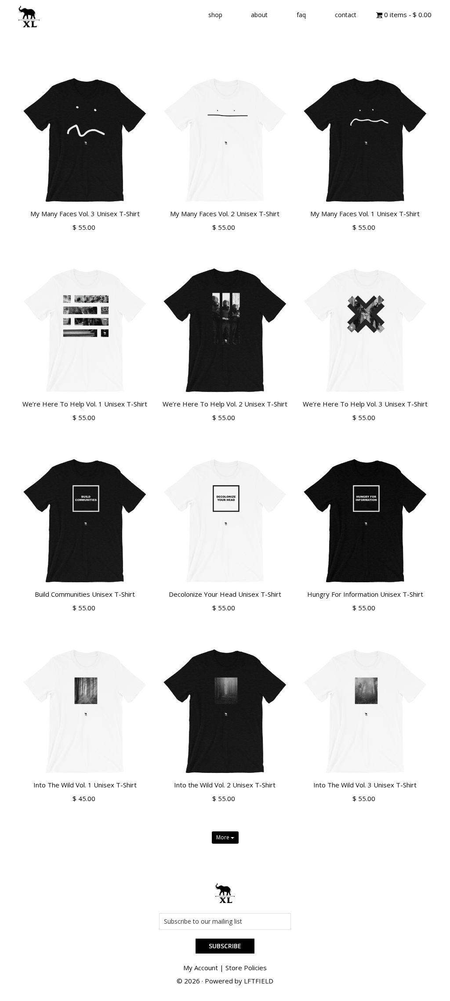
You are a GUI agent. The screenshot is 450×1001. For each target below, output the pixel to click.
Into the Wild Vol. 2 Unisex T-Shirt (225, 785)
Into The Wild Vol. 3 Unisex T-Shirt (365, 785)
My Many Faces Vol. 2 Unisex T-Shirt (224, 214)
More (223, 837)
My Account (200, 967)
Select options (85, 237)
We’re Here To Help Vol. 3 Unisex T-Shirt (365, 404)
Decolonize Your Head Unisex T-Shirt (225, 594)
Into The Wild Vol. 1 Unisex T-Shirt (85, 785)
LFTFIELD (258, 980)
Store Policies (246, 967)
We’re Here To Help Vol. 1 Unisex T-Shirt (84, 404)
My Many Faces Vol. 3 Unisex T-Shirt (85, 214)
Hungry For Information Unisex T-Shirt (365, 594)
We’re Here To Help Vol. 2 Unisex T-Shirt (225, 404)
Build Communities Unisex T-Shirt (85, 594)
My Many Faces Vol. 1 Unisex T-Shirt (365, 214)
